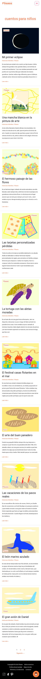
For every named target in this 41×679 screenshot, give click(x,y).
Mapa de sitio (28, 667)
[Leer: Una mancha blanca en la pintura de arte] (20, 101)
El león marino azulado (15, 556)
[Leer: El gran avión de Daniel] (20, 600)
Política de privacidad (15, 667)
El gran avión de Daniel (15, 617)
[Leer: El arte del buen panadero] (20, 419)
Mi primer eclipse (12, 57)
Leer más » (5, 81)
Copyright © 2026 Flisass (15, 664)
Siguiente (20, 653)
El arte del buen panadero (17, 435)
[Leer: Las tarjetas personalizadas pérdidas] (20, 226)
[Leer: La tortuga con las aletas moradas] (20, 292)
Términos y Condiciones (17, 669)
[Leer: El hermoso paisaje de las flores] (20, 162)
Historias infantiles (7, 60)
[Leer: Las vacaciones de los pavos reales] (20, 476)
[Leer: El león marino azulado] (20, 540)
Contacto (28, 669)
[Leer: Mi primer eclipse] (20, 40)
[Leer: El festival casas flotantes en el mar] (20, 356)
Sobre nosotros (29, 664)
